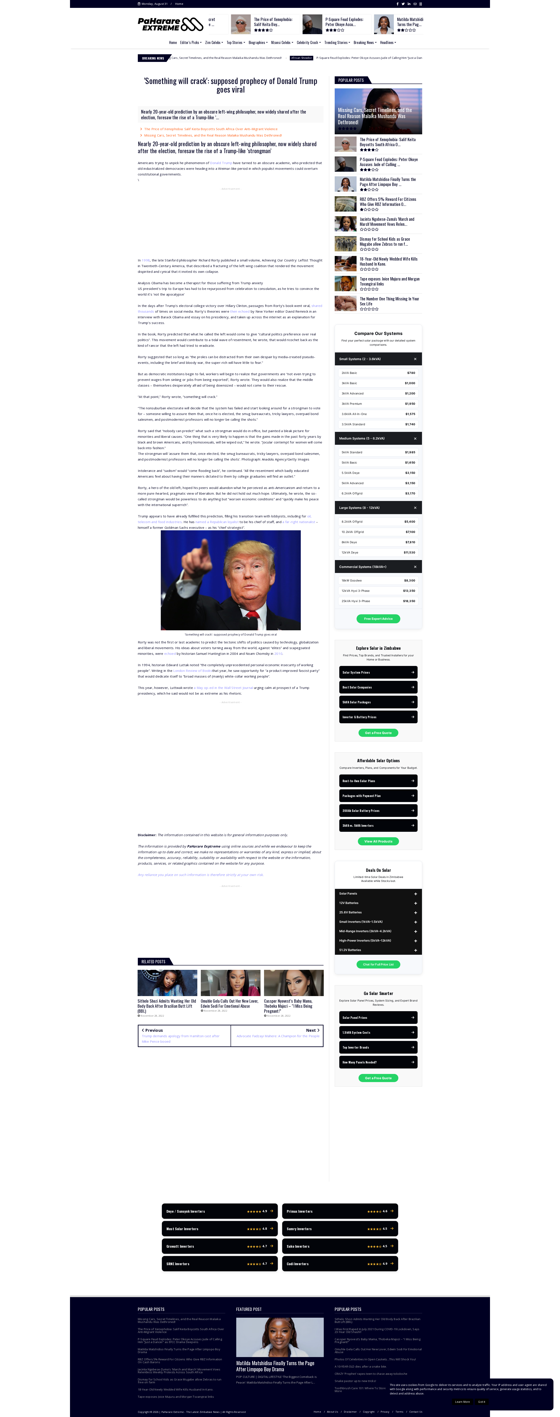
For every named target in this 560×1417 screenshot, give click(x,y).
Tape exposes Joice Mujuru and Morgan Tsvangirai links (176, 1397)
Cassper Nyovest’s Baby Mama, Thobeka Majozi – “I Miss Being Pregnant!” (377, 1340)
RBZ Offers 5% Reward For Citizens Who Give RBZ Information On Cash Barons (180, 1360)
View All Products (378, 841)
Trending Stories (336, 42)
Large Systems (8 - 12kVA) (359, 508)
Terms (399, 1411)
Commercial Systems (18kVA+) (363, 567)
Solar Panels (348, 893)
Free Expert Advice (378, 618)
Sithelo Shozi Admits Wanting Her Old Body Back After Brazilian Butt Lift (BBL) (377, 1320)
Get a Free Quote (378, 733)
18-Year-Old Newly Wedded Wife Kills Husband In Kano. (175, 1389)
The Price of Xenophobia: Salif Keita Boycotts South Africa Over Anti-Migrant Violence (211, 129)
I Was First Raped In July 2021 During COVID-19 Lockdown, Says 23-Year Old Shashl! (377, 1330)
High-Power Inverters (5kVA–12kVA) (365, 940)
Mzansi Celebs (281, 42)
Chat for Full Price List (378, 964)
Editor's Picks (189, 42)
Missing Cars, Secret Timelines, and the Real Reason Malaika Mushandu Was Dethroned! (213, 135)
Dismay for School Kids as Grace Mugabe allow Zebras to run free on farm (180, 1380)
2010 (278, 653)
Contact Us (415, 1411)
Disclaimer (350, 1411)
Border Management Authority (397, 58)
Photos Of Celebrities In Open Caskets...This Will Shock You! (375, 1359)
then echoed (240, 311)
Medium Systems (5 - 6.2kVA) (362, 438)
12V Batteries (348, 903)
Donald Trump (221, 163)
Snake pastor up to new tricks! (355, 1381)
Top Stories (234, 42)
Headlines (387, 42)
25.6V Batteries (350, 912)
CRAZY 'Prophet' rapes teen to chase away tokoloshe (371, 1374)
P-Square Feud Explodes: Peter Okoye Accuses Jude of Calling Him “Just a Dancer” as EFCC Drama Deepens (295, 58)
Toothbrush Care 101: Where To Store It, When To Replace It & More (377, 1389)
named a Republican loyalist (217, 522)
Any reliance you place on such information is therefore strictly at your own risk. (201, 874)
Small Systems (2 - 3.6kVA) (360, 359)
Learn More (462, 1402)
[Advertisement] (231, 223)
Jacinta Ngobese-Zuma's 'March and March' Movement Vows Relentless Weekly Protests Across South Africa (179, 1370)
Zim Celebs (212, 42)
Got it (481, 1402)
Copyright (369, 1411)
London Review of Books (192, 670)
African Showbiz (207, 58)
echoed (170, 653)
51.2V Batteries (350, 950)
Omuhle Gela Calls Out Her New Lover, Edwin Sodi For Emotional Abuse (378, 1350)
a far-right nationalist (298, 522)
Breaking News (364, 42)
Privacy (385, 1411)
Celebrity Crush (307, 42)
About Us (332, 1411)
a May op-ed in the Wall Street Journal (223, 687)
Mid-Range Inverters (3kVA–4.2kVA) (365, 931)
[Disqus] (231, 1113)
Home (179, 4)
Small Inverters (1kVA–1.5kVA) (361, 921)
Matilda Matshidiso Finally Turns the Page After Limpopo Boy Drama (179, 1350)
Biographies (257, 42)
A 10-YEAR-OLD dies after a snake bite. (361, 1366)
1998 (146, 260)
